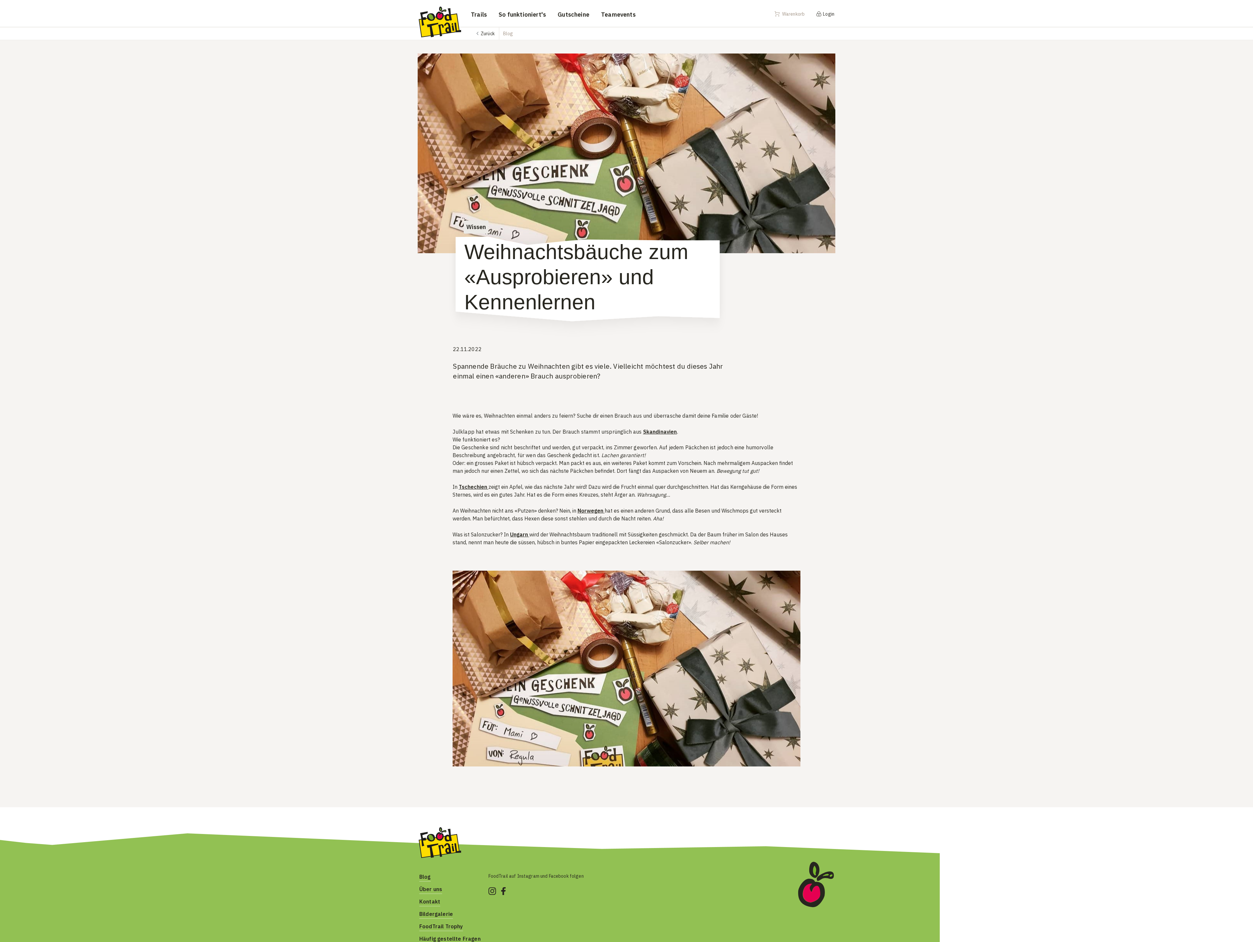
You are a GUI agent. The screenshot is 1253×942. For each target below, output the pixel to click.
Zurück (488, 34)
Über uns (430, 889)
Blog (425, 876)
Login (828, 14)
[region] (627, 668)
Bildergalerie (436, 914)
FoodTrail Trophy (441, 926)
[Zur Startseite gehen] (440, 21)
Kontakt (429, 901)
